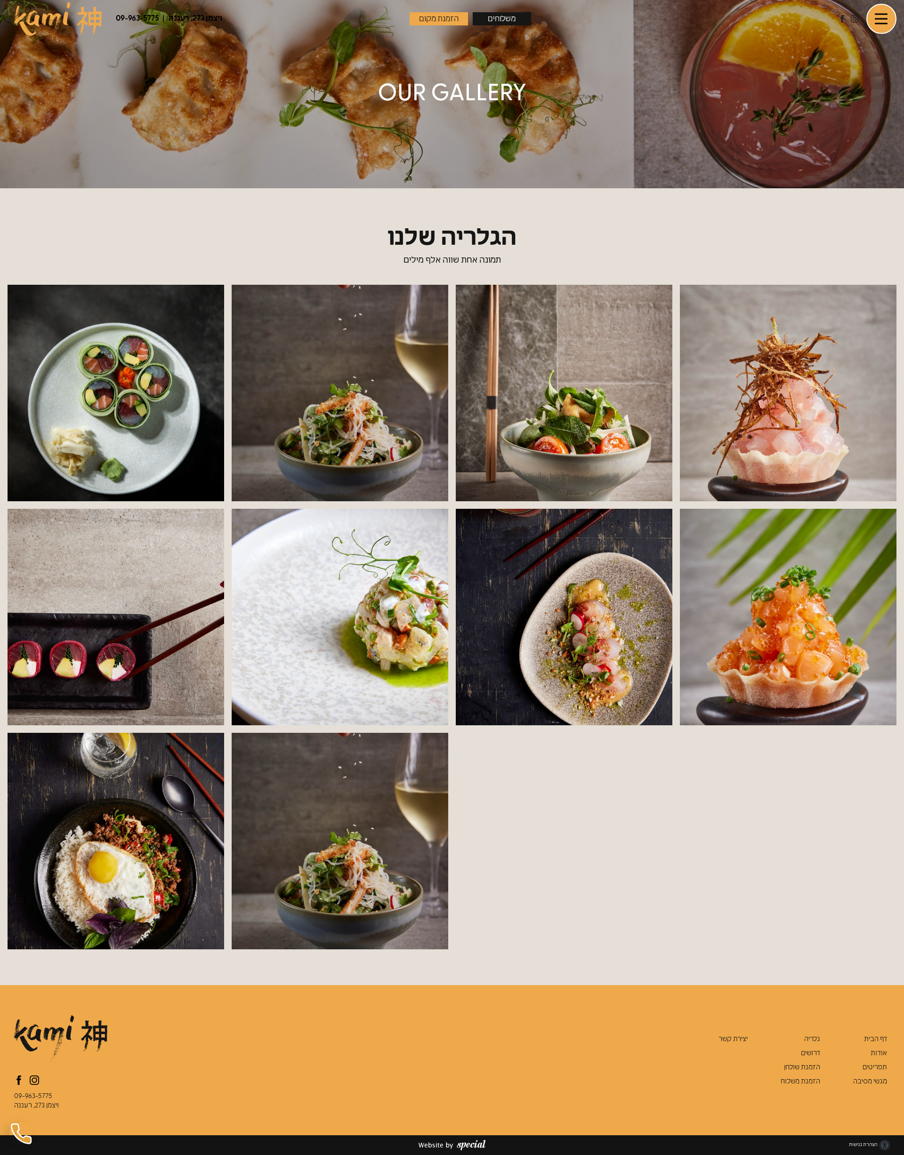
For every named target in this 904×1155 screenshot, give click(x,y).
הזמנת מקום (439, 19)
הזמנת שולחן (802, 1067)
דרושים (810, 1053)
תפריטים (875, 1067)
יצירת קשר (733, 1039)
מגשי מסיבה (870, 1081)
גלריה (812, 1039)
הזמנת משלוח (800, 1081)
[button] (881, 18)
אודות (879, 1053)
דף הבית (875, 1039)
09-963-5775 (33, 1096)
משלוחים (502, 19)
